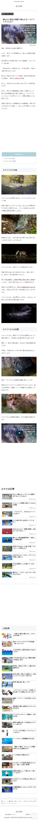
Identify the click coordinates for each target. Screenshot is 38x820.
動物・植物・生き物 (8, 13)
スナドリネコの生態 (10, 161)
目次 (16, 154)
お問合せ (27, 814)
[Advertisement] (19, 131)
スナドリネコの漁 (9, 158)
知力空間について (10, 814)
